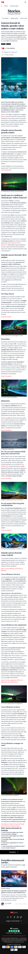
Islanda (8, 44)
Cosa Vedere (5, 18)
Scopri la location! (6, 317)
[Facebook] (14, 917)
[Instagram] (17, 917)
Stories (6, 6)
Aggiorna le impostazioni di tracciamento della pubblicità (14, 935)
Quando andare (14, 18)
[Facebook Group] (11, 917)
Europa (3, 44)
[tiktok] (20, 917)
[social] (7, 917)
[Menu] (25, 2)
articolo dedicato (6, 170)
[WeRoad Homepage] (2, 2)
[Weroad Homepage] (14, 913)
